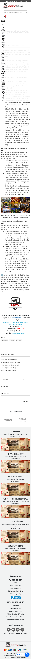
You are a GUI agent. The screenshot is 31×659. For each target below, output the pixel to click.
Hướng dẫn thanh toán (15, 588)
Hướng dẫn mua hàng (15, 585)
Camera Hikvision (16, 318)
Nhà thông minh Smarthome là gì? (10, 359)
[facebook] (9, 630)
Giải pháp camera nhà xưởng (9, 370)
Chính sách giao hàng (15, 594)
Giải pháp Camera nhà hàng (9, 367)
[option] (8, 420)
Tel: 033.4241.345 (15, 459)
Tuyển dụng (15, 606)
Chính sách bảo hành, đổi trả (15, 591)
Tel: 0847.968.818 (15, 504)
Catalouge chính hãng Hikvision (15, 620)
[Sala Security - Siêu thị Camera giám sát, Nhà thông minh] (13, 5)
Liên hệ (26, 1)
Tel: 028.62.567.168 (15, 436)
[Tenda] (8, 420)
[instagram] (18, 630)
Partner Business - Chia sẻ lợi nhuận (15, 617)
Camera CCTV (7, 322)
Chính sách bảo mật (15, 608)
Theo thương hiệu (15, 412)
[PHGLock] (22, 420)
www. (13, 333)
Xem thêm (26, 402)
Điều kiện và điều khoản (15, 611)
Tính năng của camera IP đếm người (11, 362)
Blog (21, 1)
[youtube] (13, 630)
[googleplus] (22, 630)
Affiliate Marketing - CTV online (15, 614)
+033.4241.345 (11, 1)
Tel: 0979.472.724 (15, 481)
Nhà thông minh (17, 324)
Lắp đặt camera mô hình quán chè (10, 365)
